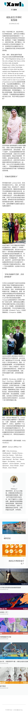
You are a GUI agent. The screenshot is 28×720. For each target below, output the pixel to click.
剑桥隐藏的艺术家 (5, 637)
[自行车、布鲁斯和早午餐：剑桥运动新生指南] (14, 658)
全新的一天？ (4, 612)
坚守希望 (3, 686)
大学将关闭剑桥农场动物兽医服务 (10, 587)
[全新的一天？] (14, 609)
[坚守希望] (14, 683)
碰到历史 (7, 538)
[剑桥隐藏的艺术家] (14, 633)
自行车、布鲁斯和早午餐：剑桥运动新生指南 (14, 661)
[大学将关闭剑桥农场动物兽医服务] (14, 584)
